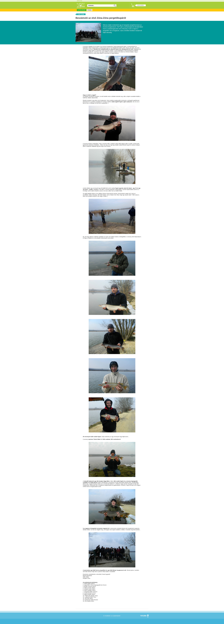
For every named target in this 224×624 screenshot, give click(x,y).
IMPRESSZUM (79, 0)
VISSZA (89, 10)
